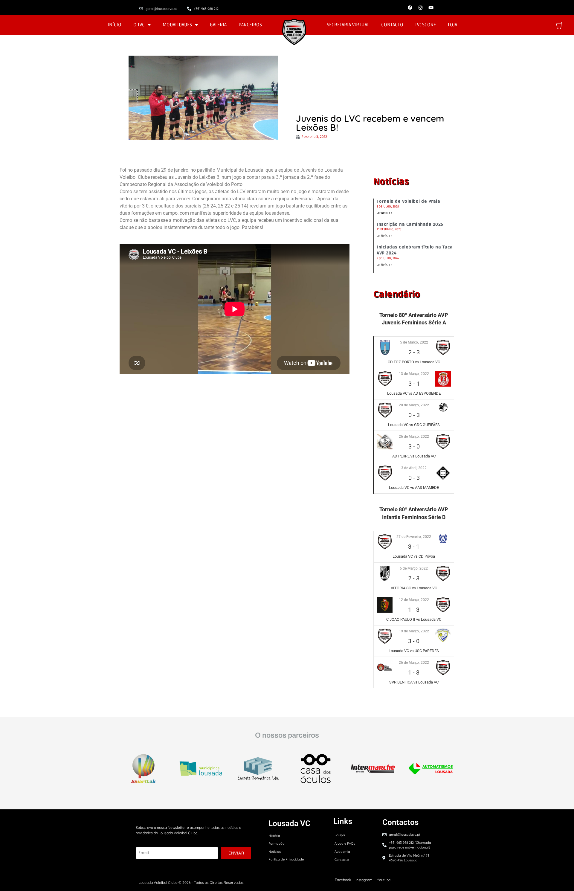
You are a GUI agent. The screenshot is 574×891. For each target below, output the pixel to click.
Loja (452, 25)
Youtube (384, 880)
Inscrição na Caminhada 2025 (410, 224)
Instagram (364, 880)
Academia (342, 851)
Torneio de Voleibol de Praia (408, 201)
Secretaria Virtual (348, 25)
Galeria (218, 25)
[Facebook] (409, 7)
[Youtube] (430, 7)
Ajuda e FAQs (345, 843)
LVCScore (425, 25)
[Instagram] (420, 7)
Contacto (392, 25)
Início (114, 25)
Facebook (343, 880)
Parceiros (250, 25)
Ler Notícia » (384, 213)
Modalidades (177, 25)
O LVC (139, 25)
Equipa (340, 835)
